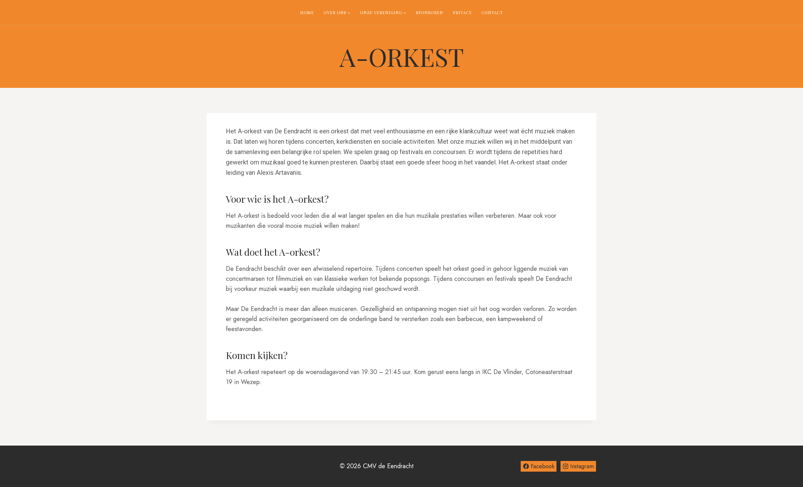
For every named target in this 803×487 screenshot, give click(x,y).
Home (307, 12)
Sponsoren (429, 12)
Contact (492, 12)
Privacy (462, 12)
